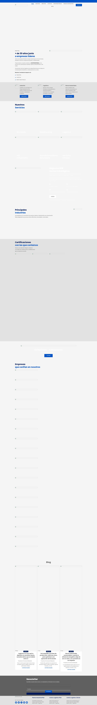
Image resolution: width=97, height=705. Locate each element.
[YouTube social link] (79, 1)
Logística (26, 651)
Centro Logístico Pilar (55, 697)
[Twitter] (19, 702)
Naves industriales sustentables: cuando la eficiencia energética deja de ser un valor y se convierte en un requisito (71, 657)
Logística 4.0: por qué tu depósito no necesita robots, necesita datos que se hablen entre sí (26, 656)
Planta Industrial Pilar (38, 697)
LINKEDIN (52, 196)
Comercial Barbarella (28, 660)
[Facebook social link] (75, 1)
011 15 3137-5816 (19, 700)
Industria (48, 651)
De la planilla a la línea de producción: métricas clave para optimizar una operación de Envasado (48, 656)
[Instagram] (21, 702)
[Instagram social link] (78, 1)
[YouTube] (27, 702)
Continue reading (26, 667)
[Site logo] (21, 5)
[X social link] (77, 1)
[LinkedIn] (16, 702)
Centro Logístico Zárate (73, 697)
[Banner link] (25, 123)
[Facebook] (24, 702)
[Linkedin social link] (81, 1)
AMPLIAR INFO (24, 96)
